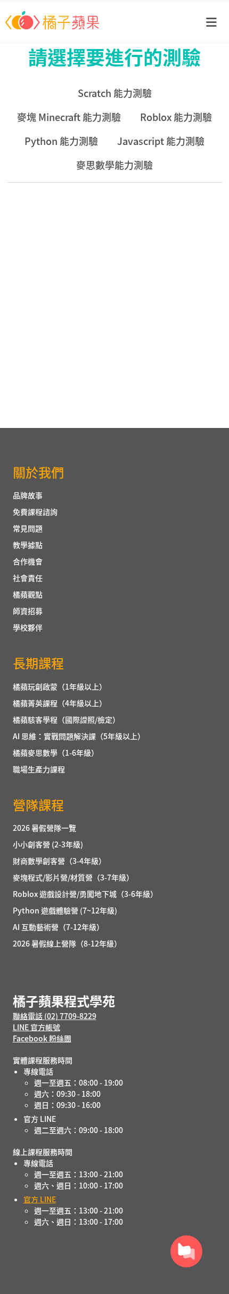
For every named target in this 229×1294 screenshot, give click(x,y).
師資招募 (28, 610)
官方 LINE (39, 1199)
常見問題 (28, 528)
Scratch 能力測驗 (115, 93)
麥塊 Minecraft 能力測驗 (69, 117)
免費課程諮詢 (35, 511)
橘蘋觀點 (28, 594)
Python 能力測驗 (61, 141)
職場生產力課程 (39, 769)
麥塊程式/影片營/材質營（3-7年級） (73, 877)
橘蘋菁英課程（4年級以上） (60, 703)
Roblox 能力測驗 (176, 117)
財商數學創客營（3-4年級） (59, 860)
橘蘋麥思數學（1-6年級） (56, 752)
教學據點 (28, 544)
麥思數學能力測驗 (114, 165)
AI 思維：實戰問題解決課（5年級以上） (79, 736)
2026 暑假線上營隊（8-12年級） (67, 943)
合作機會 (28, 561)
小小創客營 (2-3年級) (48, 844)
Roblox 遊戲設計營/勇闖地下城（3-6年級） (85, 893)
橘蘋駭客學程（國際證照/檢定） (66, 719)
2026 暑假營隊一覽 (44, 827)
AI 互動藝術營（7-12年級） (58, 926)
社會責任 (28, 577)
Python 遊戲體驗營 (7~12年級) (65, 910)
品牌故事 (28, 495)
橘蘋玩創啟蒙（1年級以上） (60, 686)
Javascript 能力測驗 (161, 141)
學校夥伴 (28, 627)
